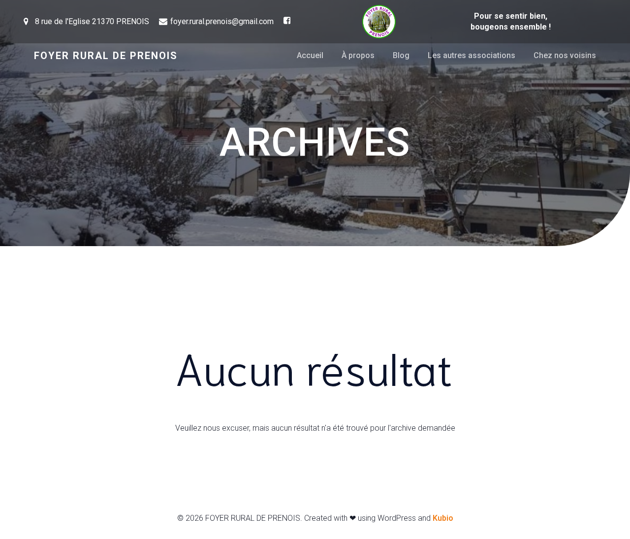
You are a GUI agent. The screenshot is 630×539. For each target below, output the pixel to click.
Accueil (310, 55)
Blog (401, 55)
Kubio (443, 518)
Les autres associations (471, 55)
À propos (358, 55)
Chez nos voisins (565, 55)
